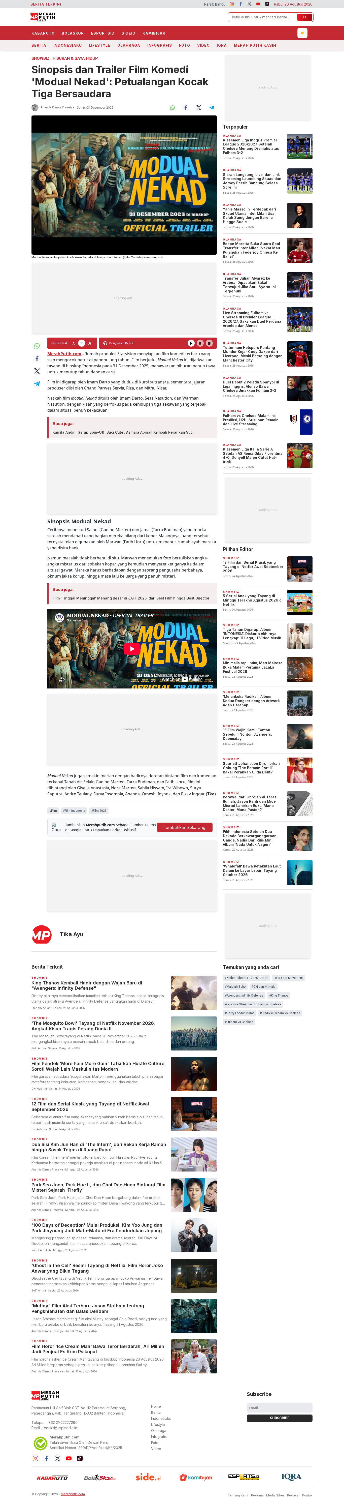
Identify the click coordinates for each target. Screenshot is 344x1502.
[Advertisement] (124, 298)
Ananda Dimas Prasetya (57, 107)
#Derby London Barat (239, 1013)
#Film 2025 (99, 811)
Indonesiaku (67, 45)
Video (203, 45)
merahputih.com (73, 1494)
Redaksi (293, 1495)
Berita (38, 45)
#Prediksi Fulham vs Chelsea (280, 1013)
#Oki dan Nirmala (264, 986)
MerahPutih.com (64, 353)
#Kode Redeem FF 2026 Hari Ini (246, 978)
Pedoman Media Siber (267, 1495)
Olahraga (128, 45)
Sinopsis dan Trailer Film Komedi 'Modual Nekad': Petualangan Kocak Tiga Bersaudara (120, 81)
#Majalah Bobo (235, 986)
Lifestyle (99, 45)
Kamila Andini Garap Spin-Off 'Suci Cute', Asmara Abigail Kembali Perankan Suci (123, 432)
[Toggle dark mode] (302, 33)
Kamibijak (154, 33)
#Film (53, 811)
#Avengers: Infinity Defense (244, 995)
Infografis (159, 45)
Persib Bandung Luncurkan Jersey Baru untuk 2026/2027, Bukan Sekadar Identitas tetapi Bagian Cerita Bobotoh (208, 4)
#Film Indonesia (74, 811)
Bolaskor (73, 33)
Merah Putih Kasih (255, 45)
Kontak (307, 1495)
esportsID (103, 33)
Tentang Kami (238, 1495)
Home (156, 1406)
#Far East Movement (288, 978)
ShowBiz (40, 58)
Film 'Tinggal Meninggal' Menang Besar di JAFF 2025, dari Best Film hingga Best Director (131, 598)
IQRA (222, 45)
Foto (184, 45)
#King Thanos (278, 995)
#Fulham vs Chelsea (239, 1022)
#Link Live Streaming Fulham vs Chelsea (253, 1004)
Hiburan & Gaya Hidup (75, 58)
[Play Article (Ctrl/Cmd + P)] (191, 343)
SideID (128, 33)
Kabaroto (43, 33)
